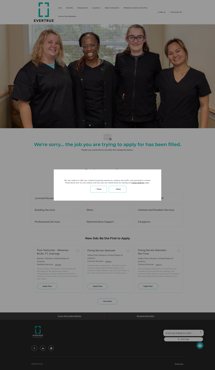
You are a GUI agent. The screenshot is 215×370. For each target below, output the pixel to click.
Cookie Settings (137, 182)
